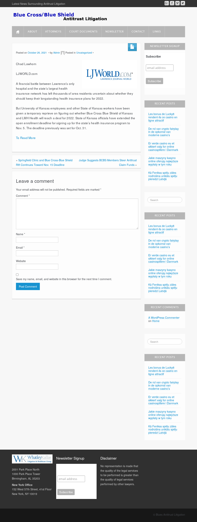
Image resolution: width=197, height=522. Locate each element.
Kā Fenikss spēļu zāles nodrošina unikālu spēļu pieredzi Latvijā (162, 176)
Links (157, 32)
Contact (138, 32)
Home (155, 321)
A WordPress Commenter (163, 317)
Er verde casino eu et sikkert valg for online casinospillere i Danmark (163, 146)
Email (20, 247)
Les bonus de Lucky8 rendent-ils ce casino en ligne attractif (162, 117)
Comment (23, 196)
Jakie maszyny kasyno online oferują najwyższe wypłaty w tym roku (163, 161)
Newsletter (114, 32)
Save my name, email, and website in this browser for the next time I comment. (64, 279)
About (32, 32)
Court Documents (83, 32)
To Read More (26, 138)
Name (20, 234)
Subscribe (153, 56)
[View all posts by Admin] (63, 52)
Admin (56, 52)
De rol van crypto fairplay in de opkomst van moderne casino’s (163, 132)
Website (21, 261)
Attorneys (53, 32)
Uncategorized (84, 52)
